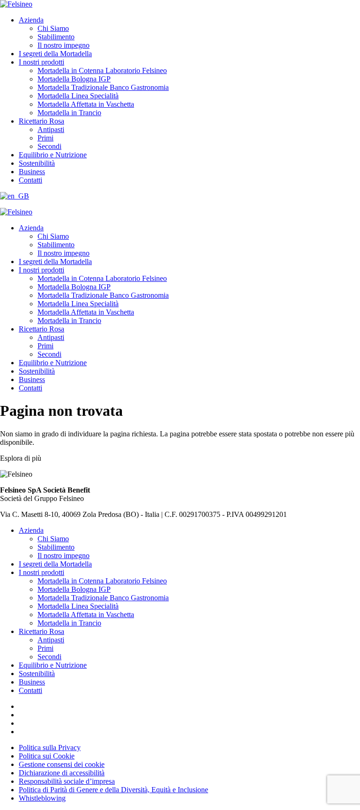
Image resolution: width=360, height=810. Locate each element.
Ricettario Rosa (41, 121)
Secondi (49, 146)
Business (32, 172)
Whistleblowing (42, 798)
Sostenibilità (37, 163)
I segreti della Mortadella (55, 54)
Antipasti (51, 129)
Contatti (30, 180)
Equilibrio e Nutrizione (53, 155)
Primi (45, 138)
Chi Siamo (53, 28)
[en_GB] (14, 196)
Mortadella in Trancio (69, 113)
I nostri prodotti (41, 62)
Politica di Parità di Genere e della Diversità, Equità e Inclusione (113, 790)
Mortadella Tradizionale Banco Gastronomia (103, 87)
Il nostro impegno (64, 45)
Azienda (31, 20)
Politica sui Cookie (47, 756)
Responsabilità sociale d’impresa (67, 781)
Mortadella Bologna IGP (74, 79)
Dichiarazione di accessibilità (62, 773)
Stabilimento (56, 37)
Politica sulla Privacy (50, 747)
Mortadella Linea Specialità (78, 96)
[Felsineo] (16, 212)
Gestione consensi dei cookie (62, 764)
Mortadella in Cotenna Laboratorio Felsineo (102, 70)
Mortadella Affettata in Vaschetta (86, 104)
